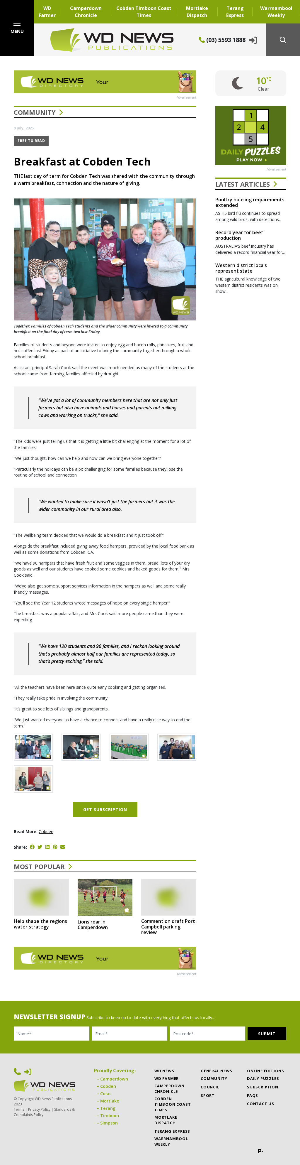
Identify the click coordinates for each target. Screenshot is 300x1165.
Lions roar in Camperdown (93, 925)
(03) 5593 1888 (225, 40)
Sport (208, 1095)
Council (210, 1087)
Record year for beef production (239, 235)
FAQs (252, 1095)
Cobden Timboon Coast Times (143, 11)
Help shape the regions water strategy (40, 924)
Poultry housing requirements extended (249, 202)
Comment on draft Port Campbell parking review (168, 927)
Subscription (262, 1087)
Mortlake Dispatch (197, 11)
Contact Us (260, 1103)
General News (216, 1070)
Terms (19, 1109)
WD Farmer (47, 11)
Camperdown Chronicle (86, 11)
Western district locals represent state (241, 268)
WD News (164, 1070)
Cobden (46, 831)
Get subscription (105, 809)
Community (35, 112)
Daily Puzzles (263, 1078)
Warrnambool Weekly (276, 11)
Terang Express (235, 11)
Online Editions (265, 1070)
